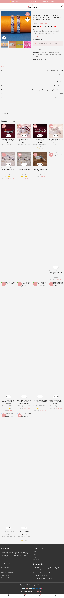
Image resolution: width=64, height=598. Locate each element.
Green (52, 70)
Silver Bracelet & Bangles (52, 52)
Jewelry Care (36, 559)
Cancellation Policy (6, 578)
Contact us (36, 554)
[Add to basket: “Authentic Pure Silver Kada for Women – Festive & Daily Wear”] (38, 396)
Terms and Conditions (7, 572)
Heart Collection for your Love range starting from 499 (43, 90)
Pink (56, 70)
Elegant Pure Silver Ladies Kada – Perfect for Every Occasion (55, 272)
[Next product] (37, 12)
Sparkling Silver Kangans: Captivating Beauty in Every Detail (40, 169)
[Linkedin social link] (43, 59)
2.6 (62, 94)
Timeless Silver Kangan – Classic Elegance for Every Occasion (24, 533)
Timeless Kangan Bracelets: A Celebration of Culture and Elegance (8, 169)
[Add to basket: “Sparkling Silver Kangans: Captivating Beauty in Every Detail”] (38, 164)
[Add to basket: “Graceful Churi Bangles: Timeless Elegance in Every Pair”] (7, 135)
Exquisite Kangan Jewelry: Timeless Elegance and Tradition (24, 169)
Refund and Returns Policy (8, 569)
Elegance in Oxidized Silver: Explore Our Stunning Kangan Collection (24, 401)
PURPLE (60, 70)
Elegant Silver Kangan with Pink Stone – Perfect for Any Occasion (56, 141)
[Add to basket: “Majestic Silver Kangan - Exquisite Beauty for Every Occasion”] (7, 396)
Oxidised (57, 74)
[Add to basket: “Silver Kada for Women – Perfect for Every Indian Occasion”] (54, 396)
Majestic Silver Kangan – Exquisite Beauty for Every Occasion (8, 401)
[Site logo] (32, 6)
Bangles (42, 52)
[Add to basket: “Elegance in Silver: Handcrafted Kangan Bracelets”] (38, 135)
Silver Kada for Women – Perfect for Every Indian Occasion (55, 401)
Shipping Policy (5, 567)
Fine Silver (39, 54)
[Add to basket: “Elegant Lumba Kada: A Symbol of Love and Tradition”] (22, 135)
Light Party (54, 86)
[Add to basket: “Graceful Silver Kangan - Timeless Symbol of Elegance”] (7, 528)
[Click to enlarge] (4, 38)
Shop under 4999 (56, 54)
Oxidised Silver (47, 54)
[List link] (48, 575)
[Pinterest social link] (41, 59)
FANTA (48, 70)
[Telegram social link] (45, 59)
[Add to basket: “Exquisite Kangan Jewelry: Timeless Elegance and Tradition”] (22, 164)
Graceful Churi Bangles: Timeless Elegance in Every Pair (8, 141)
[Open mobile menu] (2, 6)
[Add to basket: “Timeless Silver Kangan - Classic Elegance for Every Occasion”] (22, 528)
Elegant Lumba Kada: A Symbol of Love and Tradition (24, 141)
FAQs (34, 557)
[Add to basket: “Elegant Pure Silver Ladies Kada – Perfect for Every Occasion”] (54, 267)
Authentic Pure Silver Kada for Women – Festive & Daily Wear (40, 401)
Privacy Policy (5, 575)
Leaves (61, 90)
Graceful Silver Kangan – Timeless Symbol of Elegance (8, 533)
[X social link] (39, 59)
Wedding (60, 86)
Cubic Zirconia (59, 98)
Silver (61, 74)
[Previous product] (34, 12)
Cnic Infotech (39, 591)
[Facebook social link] (37, 59)
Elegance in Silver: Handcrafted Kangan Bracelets (40, 141)
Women (35, 56)
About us (35, 551)
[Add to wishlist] (9, 135)
